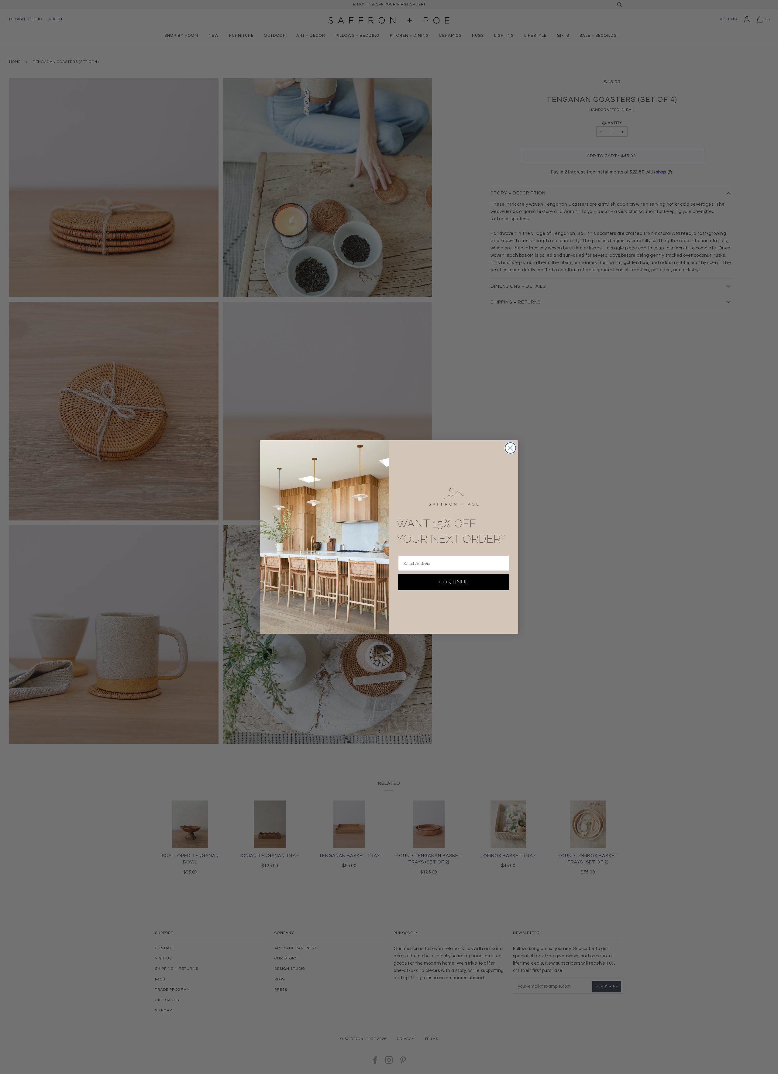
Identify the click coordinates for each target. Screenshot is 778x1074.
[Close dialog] (510, 448)
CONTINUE (454, 582)
